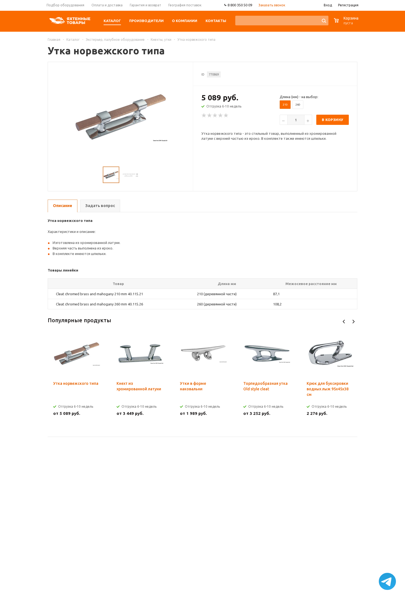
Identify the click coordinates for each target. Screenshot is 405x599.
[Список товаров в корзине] (347, 23)
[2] (209, 115)
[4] (220, 115)
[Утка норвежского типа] (121, 116)
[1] (204, 115)
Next (353, 322)
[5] (226, 115)
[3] (215, 115)
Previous (344, 322)
